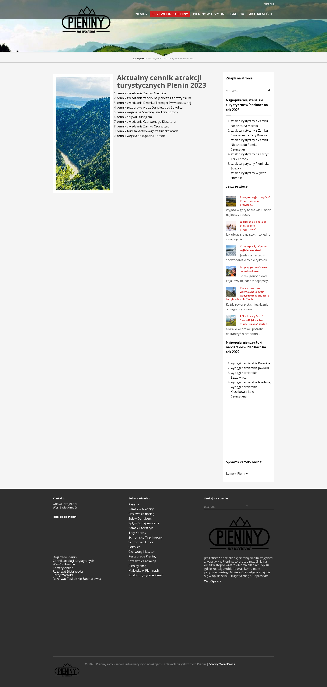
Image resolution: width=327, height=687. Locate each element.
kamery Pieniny (237, 473)
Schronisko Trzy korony (145, 537)
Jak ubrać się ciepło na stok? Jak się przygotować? (253, 225)
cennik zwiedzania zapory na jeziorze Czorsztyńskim (154, 98)
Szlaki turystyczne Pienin (146, 575)
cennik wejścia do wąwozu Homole (141, 136)
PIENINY (141, 14)
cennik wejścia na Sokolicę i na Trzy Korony (147, 112)
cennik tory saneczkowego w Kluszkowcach (147, 131)
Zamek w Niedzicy (141, 509)
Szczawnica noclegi (141, 514)
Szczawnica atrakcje (142, 561)
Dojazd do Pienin (65, 557)
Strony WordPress (222, 664)
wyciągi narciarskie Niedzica (250, 382)
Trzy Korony (137, 533)
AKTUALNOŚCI (260, 14)
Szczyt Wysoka (63, 575)
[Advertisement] (249, 431)
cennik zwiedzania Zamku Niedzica (141, 93)
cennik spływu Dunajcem (134, 117)
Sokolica (134, 547)
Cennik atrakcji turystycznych (73, 561)
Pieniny (133, 504)
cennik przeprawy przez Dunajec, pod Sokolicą (150, 107)
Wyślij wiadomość (65, 507)
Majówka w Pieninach (143, 570)
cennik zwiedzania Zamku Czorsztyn (142, 126)
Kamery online (63, 568)
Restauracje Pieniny (142, 556)
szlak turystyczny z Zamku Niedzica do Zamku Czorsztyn (249, 144)
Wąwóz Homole (64, 564)
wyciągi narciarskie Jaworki (250, 368)
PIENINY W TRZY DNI (208, 14)
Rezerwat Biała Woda (68, 571)
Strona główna (139, 58)
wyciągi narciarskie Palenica (250, 363)
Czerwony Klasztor (141, 552)
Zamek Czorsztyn (140, 528)
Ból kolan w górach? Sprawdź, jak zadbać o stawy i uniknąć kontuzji (254, 320)
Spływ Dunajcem (140, 518)
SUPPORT (269, 4)
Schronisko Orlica (140, 542)
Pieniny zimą (137, 566)
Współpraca (212, 581)
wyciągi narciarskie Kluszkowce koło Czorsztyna (244, 391)
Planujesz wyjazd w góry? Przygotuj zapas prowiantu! (255, 201)
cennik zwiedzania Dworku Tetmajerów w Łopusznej (154, 103)
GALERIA (237, 14)
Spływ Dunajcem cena (143, 523)
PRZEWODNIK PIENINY (169, 14)
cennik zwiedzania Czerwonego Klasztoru (146, 122)
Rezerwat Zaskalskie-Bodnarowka (77, 579)
